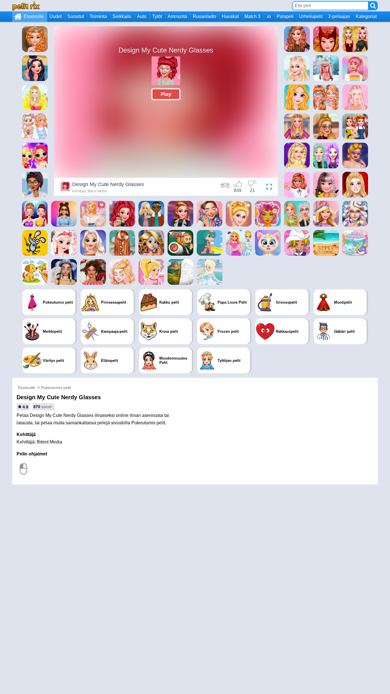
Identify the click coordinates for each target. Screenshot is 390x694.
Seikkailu (121, 16)
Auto (141, 16)
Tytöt (157, 16)
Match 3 (252, 16)
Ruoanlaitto (204, 16)
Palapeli (285, 16)
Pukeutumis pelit (56, 387)
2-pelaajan (339, 16)
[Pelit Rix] (26, 5)
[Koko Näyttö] (268, 187)
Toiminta (98, 16)
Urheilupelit (311, 16)
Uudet (55, 16)
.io (268, 16)
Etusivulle (34, 16)
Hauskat (230, 16)
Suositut (75, 16)
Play (166, 94)
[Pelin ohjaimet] (225, 187)
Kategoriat (366, 16)
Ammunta (177, 16)
